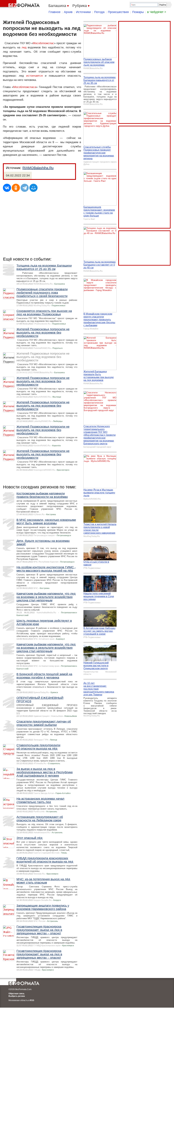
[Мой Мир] (33, 188)
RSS (32, 1000)
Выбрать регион (16, 996)
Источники (83, 12)
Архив (68, 12)
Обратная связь (16, 993)
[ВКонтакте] (7, 188)
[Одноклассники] (16, 188)
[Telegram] (25, 188)
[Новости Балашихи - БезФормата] (20, 4)
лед (24, 47)
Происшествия (118, 12)
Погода (99, 12)
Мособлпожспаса (24, 87)
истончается (34, 75)
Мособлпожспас (43, 43)
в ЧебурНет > (156, 12)
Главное (54, 12)
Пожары (138, 12)
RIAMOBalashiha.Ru (38, 168)
